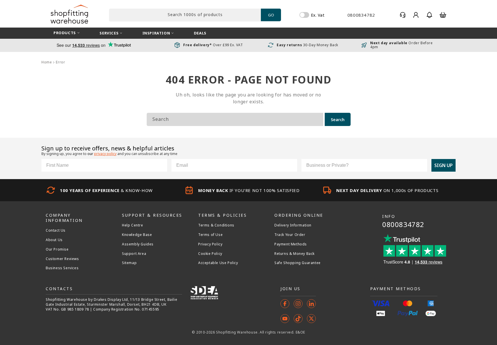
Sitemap (129, 263)
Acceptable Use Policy (218, 263)
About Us (54, 240)
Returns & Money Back (294, 254)
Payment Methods (290, 244)
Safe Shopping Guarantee (297, 263)
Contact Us (56, 230)
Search (338, 119)
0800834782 (403, 224)
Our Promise (57, 249)
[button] (429, 15)
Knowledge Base (137, 235)
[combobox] (185, 15)
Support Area (134, 254)
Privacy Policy (210, 244)
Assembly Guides (138, 244)
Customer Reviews (62, 259)
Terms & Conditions (216, 225)
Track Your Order (289, 235)
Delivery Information (292, 225)
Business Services (62, 268)
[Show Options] (422, 165)
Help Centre (132, 225)
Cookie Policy (210, 254)
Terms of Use (210, 235)
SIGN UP (443, 165)
